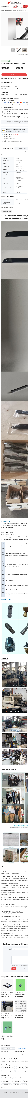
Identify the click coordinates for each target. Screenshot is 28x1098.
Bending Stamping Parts (8, 1071)
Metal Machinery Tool (16, 1081)
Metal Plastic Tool (6, 1084)
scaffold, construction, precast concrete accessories (8, 1054)
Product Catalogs (22, 1048)
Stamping (24, 10)
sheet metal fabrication (20, 1051)
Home (2, 10)
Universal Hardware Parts (8, 1067)
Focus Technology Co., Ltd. (18, 1092)
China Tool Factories (7, 1077)
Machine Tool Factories (20, 1077)
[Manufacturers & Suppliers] (14, 2)
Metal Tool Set (6, 1081)
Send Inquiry (14, 75)
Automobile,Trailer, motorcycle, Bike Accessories (21, 1054)
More (2, 1087)
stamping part (4, 1051)
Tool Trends (24, 1084)
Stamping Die (20, 1067)
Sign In (3, 141)
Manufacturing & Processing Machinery (13, 10)
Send (14, 968)
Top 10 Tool (16, 1084)
